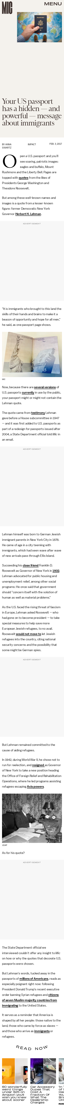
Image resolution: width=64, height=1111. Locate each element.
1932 (56, 570)
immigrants (41, 1031)
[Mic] (7, 7)
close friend (31, 565)
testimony (38, 412)
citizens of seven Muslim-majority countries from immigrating (30, 1000)
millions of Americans (33, 978)
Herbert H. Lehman (28, 213)
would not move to (28, 633)
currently (28, 392)
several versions (45, 387)
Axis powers (35, 786)
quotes (23, 177)
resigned (38, 765)
